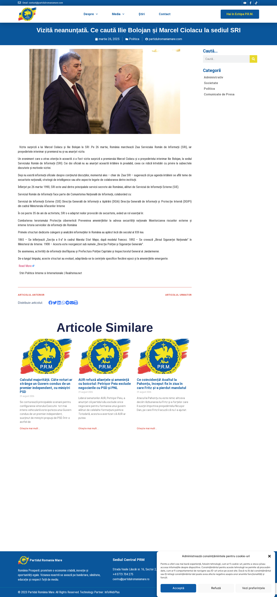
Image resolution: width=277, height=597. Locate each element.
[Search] (253, 59)
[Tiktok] (256, 3)
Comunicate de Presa (219, 94)
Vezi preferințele (253, 588)
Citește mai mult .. (30, 428)
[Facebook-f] (250, 3)
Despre (89, 14)
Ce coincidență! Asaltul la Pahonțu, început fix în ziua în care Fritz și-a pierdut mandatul (161, 384)
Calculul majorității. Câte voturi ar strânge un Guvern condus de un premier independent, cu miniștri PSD (46, 386)
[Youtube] (245, 3)
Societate (211, 83)
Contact (165, 14)
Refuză (216, 588)
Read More (25, 266)
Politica (134, 39)
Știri (141, 14)
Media (116, 14)
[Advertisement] (230, 156)
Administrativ (213, 77)
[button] (269, 556)
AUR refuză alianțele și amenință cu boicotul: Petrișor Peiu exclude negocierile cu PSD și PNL (104, 384)
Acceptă (178, 588)
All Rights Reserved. (67, 592)
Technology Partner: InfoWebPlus (100, 592)
